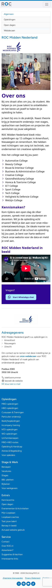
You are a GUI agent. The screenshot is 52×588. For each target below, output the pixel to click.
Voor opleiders (8, 455)
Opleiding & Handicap (12, 446)
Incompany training (11, 425)
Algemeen (9, 14)
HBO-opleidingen (10, 408)
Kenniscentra (8, 500)
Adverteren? (7, 550)
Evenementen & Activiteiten (15, 508)
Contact (5, 541)
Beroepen (6, 467)
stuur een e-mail (12, 384)
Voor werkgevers (9, 488)
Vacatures (6, 471)
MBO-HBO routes (10, 442)
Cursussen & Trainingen (13, 412)
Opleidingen (9, 19)
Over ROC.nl (7, 546)
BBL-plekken (8, 479)
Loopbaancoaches (10, 517)
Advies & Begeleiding (12, 451)
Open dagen (9, 25)
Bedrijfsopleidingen (11, 421)
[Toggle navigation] (46, 4)
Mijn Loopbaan (8, 513)
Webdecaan (9, 30)
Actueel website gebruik (13, 530)
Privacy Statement (32, 578)
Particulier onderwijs (11, 416)
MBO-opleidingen (10, 404)
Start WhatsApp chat (23, 297)
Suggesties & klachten (12, 554)
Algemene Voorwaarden (13, 578)
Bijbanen (6, 484)
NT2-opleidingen (10, 429)
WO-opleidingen (9, 433)
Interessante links (10, 558)
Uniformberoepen (10, 438)
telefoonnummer (12, 377)
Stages (5, 475)
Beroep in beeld (9, 525)
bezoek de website (13, 380)
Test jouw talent (9, 521)
